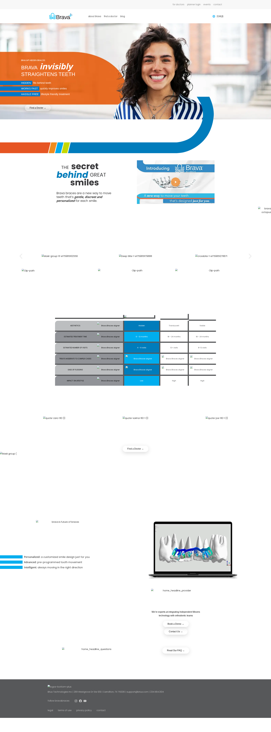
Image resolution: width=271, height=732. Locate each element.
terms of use (65, 710)
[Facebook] (80, 701)
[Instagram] (76, 701)
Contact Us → (176, 631)
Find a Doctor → (135, 449)
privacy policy (84, 710)
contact (101, 710)
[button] (21, 256)
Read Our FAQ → (176, 650)
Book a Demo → (176, 624)
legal (50, 710)
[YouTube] (85, 701)
